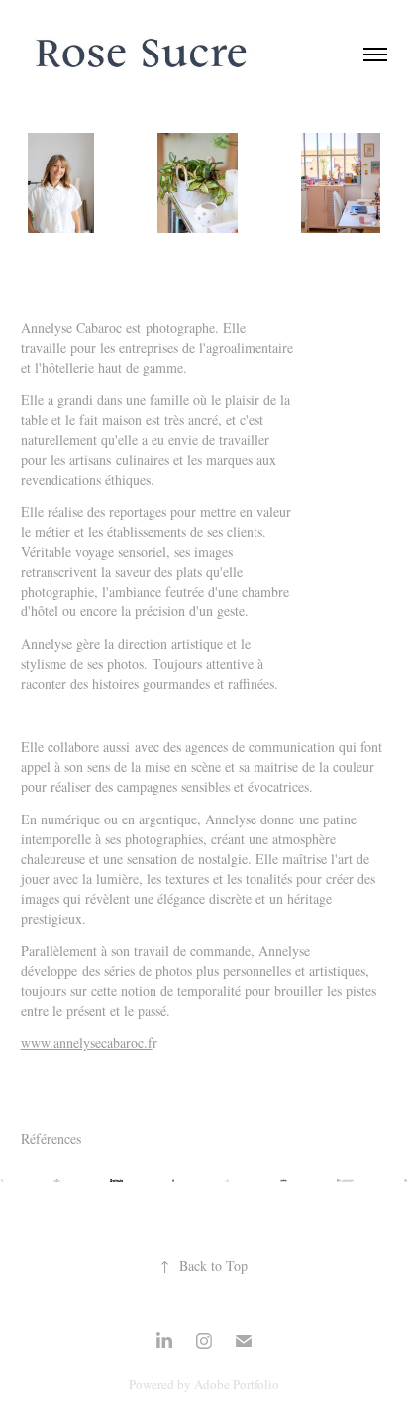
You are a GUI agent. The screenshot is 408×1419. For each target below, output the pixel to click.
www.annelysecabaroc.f (87, 1043)
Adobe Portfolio (236, 1384)
